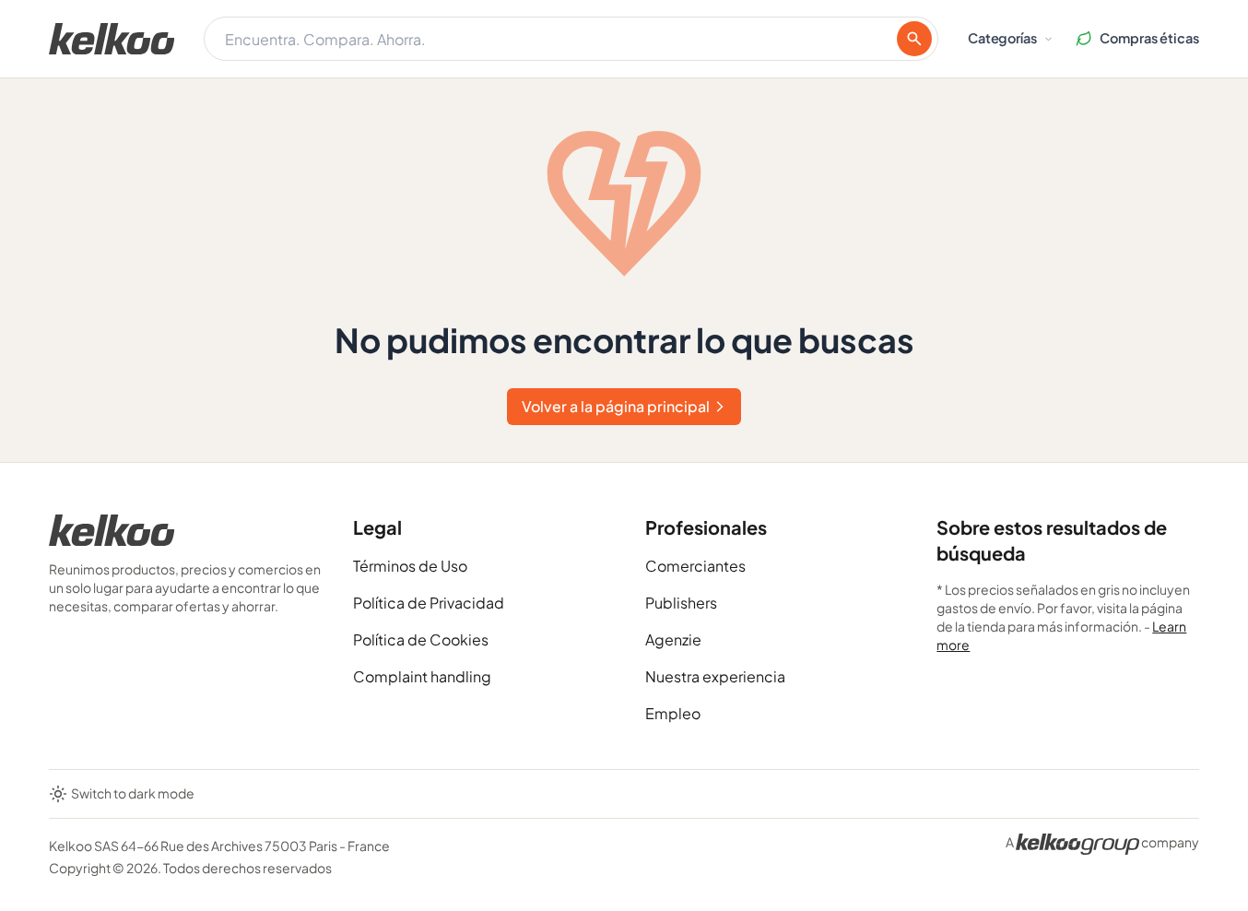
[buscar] (914, 38)
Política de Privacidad (428, 602)
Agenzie (673, 639)
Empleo (673, 713)
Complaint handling (422, 676)
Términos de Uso (410, 565)
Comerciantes (695, 565)
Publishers (681, 602)
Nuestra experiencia (715, 676)
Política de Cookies (421, 639)
